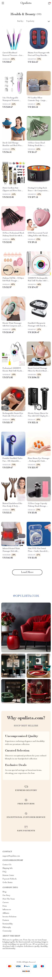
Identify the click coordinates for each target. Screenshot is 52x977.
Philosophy (7, 927)
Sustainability (8, 924)
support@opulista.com (11, 856)
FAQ (4, 872)
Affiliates (6, 913)
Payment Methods (10, 879)
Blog (4, 892)
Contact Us (7, 865)
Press (5, 906)
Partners (6, 920)
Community (7, 931)
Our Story (6, 895)
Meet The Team (9, 899)
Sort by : (20, 21)
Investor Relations (9, 917)
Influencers (7, 910)
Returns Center (8, 875)
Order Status (7, 882)
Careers (6, 902)
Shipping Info (8, 868)
